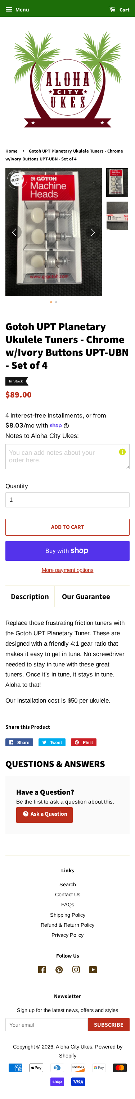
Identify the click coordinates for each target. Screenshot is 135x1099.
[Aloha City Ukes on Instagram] (76, 971)
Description (30, 596)
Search (67, 884)
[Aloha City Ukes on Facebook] (42, 971)
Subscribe (108, 1024)
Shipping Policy (67, 915)
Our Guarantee (86, 596)
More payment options (68, 570)
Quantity (16, 486)
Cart (124, 9)
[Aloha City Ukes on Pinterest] (59, 971)
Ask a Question (48, 814)
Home (11, 151)
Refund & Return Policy (67, 925)
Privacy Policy (67, 935)
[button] (117, 182)
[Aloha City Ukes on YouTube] (93, 971)
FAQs (67, 904)
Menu (21, 10)
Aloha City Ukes (74, 1047)
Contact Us (67, 894)
